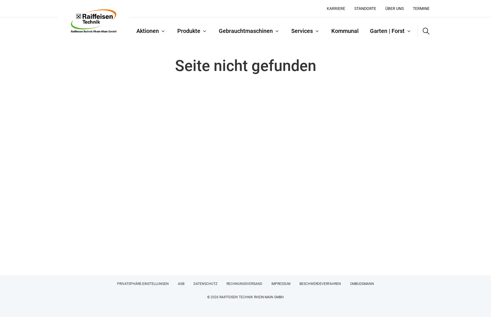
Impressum (280, 284)
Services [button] (302, 31)
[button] (424, 31)
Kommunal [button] (345, 31)
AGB (181, 284)
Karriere (336, 8)
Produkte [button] (188, 31)
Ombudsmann (362, 284)
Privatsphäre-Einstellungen (143, 284)
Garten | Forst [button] (387, 31)
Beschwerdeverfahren (320, 284)
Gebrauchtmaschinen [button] (246, 31)
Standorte (365, 8)
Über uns (394, 8)
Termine (421, 8)
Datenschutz (205, 284)
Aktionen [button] (147, 31)
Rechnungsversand (244, 284)
